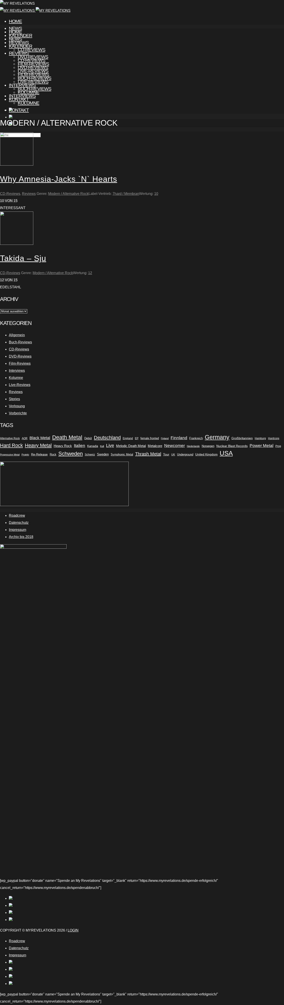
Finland (165, 438)
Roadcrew (17, 515)
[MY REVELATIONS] (35, 10)
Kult (102, 446)
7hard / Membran (125, 194)
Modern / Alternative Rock (68, 194)
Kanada (92, 446)
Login (73, 930)
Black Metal (40, 438)
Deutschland (107, 437)
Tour (166, 454)
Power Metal (261, 445)
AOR (25, 438)
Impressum (17, 530)
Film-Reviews (33, 74)
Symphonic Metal (122, 454)
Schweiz (90, 454)
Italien (79, 445)
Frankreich (196, 438)
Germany (217, 437)
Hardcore (273, 438)
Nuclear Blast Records (232, 446)
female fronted (149, 438)
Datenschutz (19, 522)
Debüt (88, 438)
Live (110, 445)
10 (156, 194)
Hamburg (260, 438)
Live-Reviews (33, 81)
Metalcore (155, 446)
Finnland (179, 437)
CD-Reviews (31, 60)
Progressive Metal (10, 454)
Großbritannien (242, 438)
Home (15, 21)
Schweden (70, 454)
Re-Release (39, 454)
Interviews (22, 95)
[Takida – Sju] (16, 243)
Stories (14, 399)
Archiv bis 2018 (21, 537)
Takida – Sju (23, 258)
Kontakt (19, 110)
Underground (185, 454)
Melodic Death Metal (131, 446)
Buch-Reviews (34, 88)
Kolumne (28, 102)
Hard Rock (11, 445)
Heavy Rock (63, 446)
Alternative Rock (10, 438)
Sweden (103, 454)
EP (136, 438)
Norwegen (208, 446)
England (128, 438)
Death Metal (67, 437)
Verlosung (17, 406)
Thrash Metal (148, 453)
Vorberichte (18, 413)
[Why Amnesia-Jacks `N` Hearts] (16, 164)
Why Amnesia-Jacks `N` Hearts (58, 179)
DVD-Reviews (33, 67)
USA (226, 453)
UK (173, 454)
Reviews (19, 53)
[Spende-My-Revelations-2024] (64, 505)
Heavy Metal (38, 445)
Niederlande (193, 446)
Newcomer (174, 445)
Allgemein (17, 335)
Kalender (20, 46)
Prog (278, 446)
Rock (53, 454)
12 (90, 273)
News (15, 39)
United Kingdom (206, 454)
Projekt (25, 454)
